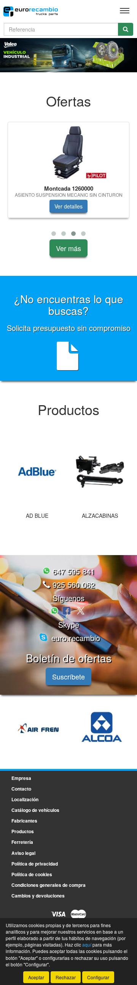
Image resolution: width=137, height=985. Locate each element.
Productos (22, 831)
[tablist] (68, 180)
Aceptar (36, 977)
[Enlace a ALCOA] (45, 728)
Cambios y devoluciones (38, 895)
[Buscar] (125, 29)
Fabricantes (24, 820)
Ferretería (22, 842)
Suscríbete (68, 676)
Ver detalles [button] (68, 206)
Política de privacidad (34, 863)
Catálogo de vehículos (35, 810)
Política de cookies (31, 874)
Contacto (21, 788)
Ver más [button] (68, 248)
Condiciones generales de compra (48, 885)
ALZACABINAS (44, 515)
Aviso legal (23, 853)
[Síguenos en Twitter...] (80, 611)
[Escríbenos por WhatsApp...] (56, 611)
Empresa (21, 778)
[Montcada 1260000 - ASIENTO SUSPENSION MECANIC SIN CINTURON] (68, 152)
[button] (54, 233)
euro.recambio (74, 637)
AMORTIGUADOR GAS (107, 519)
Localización (24, 799)
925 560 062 (72, 584)
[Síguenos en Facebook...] (67, 611)
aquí (86, 944)
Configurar (98, 977)
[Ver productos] (44, 472)
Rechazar (66, 977)
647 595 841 (72, 571)
